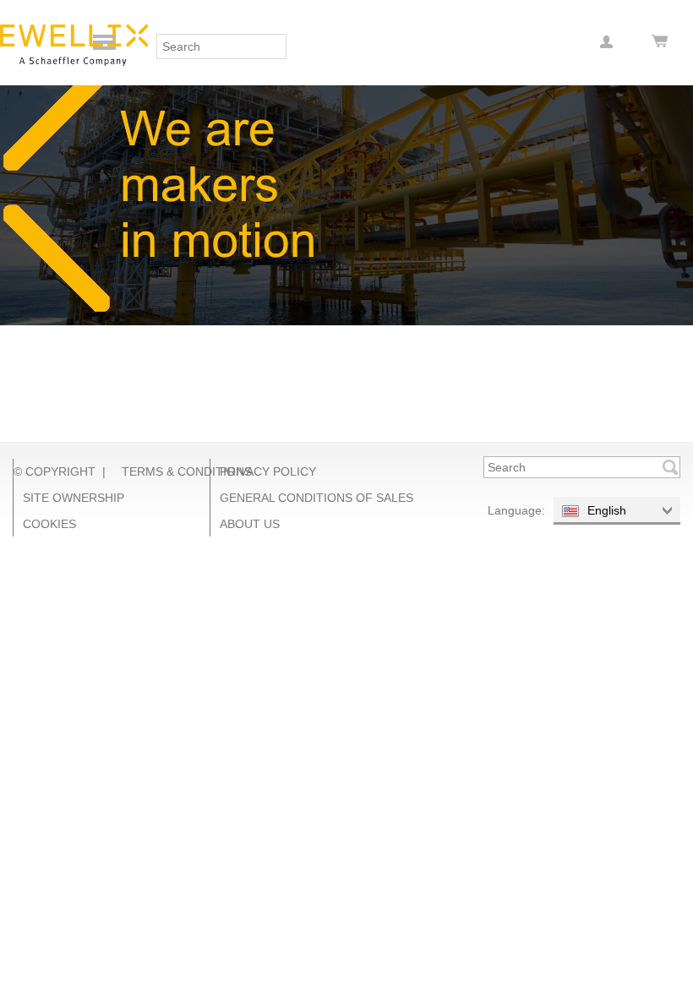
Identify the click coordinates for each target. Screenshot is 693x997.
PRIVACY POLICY (268, 471)
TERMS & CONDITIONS (187, 471)
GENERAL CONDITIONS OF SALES (316, 497)
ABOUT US (250, 524)
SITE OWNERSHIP (73, 497)
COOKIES (49, 524)
